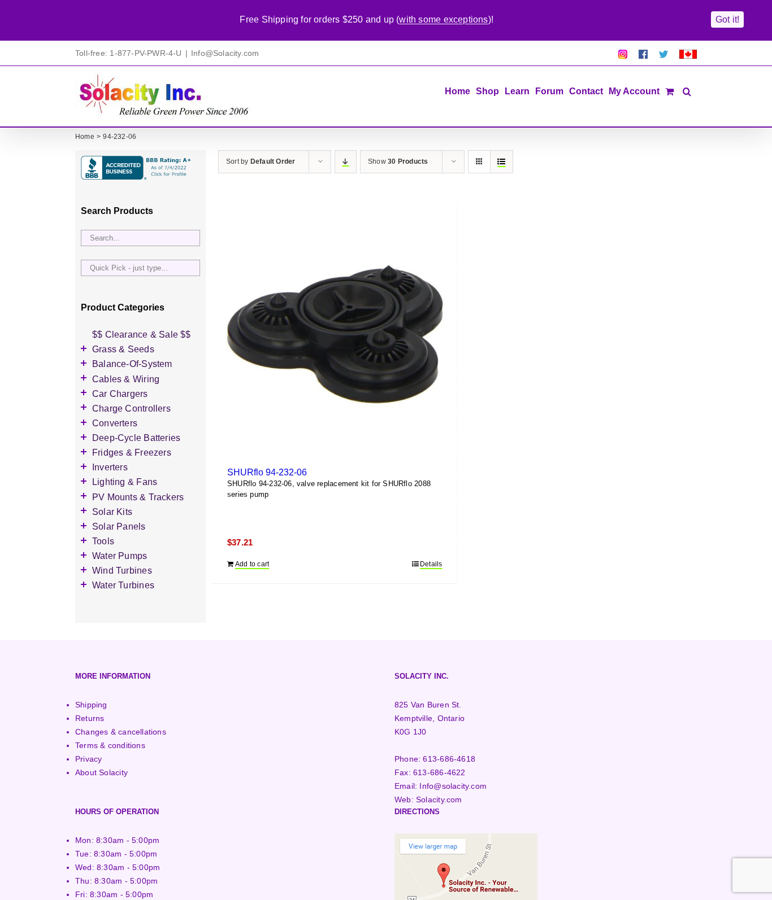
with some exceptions (443, 19)
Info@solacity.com (453, 785)
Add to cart (252, 564)
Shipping (91, 704)
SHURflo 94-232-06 (267, 472)
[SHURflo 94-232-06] (335, 338)
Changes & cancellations (120, 731)
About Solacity (101, 772)
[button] (687, 90)
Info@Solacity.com (225, 53)
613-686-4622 (439, 772)
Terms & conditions (110, 745)
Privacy (88, 758)
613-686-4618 (449, 758)
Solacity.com (439, 799)
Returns (89, 718)
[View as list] (502, 162)
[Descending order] (346, 161)
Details (431, 564)
